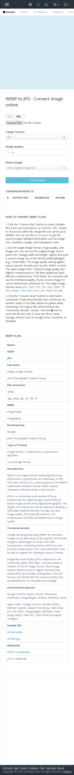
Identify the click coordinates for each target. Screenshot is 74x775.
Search (24, 768)
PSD (8, 290)
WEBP (15, 290)
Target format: (15, 132)
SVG (55, 290)
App (16, 768)
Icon (25, 12)
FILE (10, 116)
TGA (23, 290)
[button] (30, 4)
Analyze (33, 768)
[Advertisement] (37, 52)
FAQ (42, 768)
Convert (10, 12)
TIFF (37, 287)
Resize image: (14, 162)
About (60, 768)
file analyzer (41, 235)
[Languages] (55, 4)
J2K (42, 290)
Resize (59, 12)
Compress (41, 12)
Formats (8, 768)
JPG (25, 287)
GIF (44, 287)
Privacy (67, 771)
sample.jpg (13, 638)
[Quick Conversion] (66, 4)
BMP (57, 287)
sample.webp (14, 632)
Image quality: (15, 146)
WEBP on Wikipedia (18, 652)
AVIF (36, 290)
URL (18, 116)
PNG (31, 287)
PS (62, 287)
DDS (30, 290)
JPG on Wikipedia (17, 658)
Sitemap (51, 768)
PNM (49, 290)
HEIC (50, 287)
